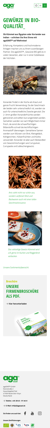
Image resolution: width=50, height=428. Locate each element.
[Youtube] (32, 413)
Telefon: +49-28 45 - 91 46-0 (16, 400)
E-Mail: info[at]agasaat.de (15, 405)
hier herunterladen (18, 303)
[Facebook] (25, 413)
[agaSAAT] (9, 6)
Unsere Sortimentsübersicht (16, 267)
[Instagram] (40, 413)
